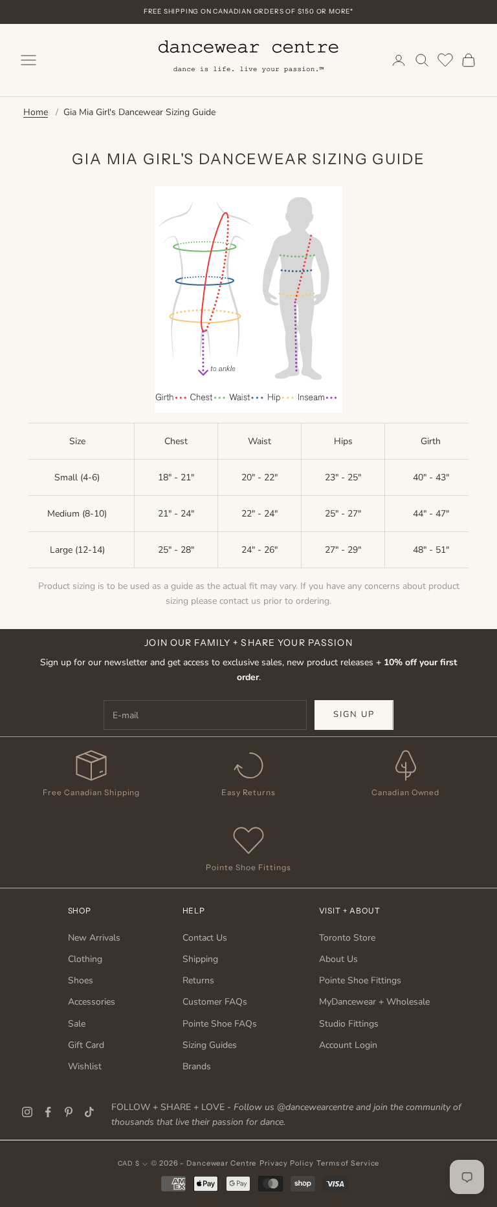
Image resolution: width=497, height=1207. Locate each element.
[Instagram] (27, 1112)
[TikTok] (89, 1112)
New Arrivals (94, 938)
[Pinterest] (68, 1112)
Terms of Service (347, 1163)
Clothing (85, 959)
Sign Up (354, 714)
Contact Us (204, 938)
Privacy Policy (286, 1163)
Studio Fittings (349, 1024)
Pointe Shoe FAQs (219, 1024)
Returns (198, 980)
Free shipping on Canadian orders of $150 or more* (248, 11)
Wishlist (85, 1066)
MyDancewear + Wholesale (374, 1002)
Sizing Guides (209, 1045)
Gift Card (86, 1045)
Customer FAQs (214, 1002)
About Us (338, 959)
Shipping (200, 959)
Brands (196, 1066)
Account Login (348, 1045)
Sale (76, 1024)
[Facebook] (47, 1112)
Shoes (80, 980)
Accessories (91, 1002)
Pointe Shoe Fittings (360, 980)
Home (35, 112)
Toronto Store (347, 938)
